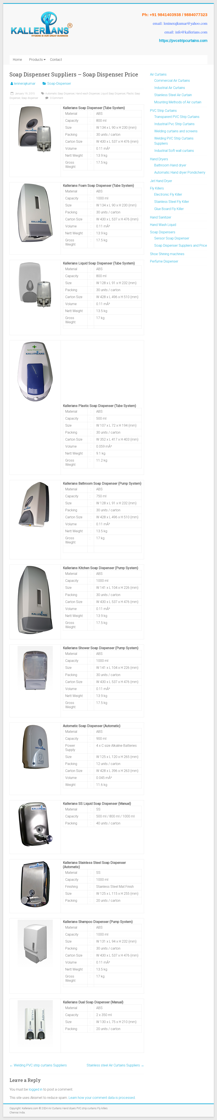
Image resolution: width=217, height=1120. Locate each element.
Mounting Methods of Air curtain (177, 102)
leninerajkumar (24, 84)
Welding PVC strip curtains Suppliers (38, 1065)
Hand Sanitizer (160, 217)
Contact (56, 60)
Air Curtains (158, 74)
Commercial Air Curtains (172, 81)
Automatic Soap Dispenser (59, 93)
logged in (35, 1089)
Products (36, 60)
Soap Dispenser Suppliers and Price (180, 245)
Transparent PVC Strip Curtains (176, 117)
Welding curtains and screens (176, 131)
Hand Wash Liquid (163, 225)
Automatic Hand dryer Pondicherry (179, 172)
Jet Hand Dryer (161, 181)
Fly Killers (157, 188)
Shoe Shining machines (167, 254)
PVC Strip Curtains (163, 111)
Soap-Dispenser (59, 84)
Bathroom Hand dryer (170, 165)
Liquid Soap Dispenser (113, 93)
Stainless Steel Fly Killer (171, 202)
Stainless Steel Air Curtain (173, 95)
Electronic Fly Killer (168, 194)
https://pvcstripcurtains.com (183, 40)
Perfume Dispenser (164, 261)
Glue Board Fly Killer (169, 209)
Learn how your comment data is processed (102, 1098)
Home (17, 60)
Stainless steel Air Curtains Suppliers (115, 1065)
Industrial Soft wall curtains (174, 151)
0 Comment (56, 98)
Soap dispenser (29, 98)
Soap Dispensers (162, 232)
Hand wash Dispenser (88, 93)
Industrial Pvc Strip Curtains (174, 124)
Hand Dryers (159, 159)
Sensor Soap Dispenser (171, 238)
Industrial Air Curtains (169, 88)
